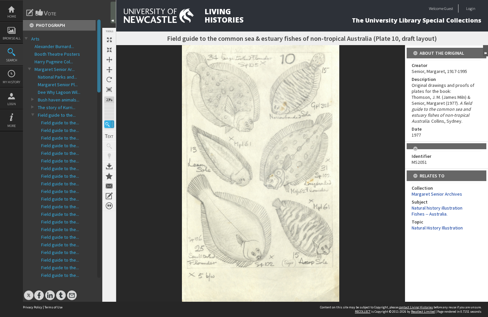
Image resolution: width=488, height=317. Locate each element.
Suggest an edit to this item (30, 12)
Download (109, 166)
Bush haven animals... (58, 100)
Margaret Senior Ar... (55, 69)
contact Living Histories (416, 307)
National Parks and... (57, 77)
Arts (35, 39)
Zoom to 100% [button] (109, 90)
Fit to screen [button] (109, 50)
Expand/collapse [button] (485, 50)
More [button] (11, 126)
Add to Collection (109, 176)
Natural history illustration (437, 208)
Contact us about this (109, 186)
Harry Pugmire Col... (54, 62)
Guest (448, 8)
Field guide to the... (57, 115)
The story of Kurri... (56, 107)
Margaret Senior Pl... (58, 85)
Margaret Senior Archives (437, 194)
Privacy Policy (32, 307)
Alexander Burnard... (54, 46)
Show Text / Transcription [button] (109, 136)
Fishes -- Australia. (429, 214)
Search (11, 60)
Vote (46, 12)
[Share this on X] (29, 292)
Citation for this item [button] (109, 206)
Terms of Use (53, 307)
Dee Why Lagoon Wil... (59, 92)
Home (11, 16)
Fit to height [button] (109, 70)
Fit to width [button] (109, 60)
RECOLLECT (362, 311)
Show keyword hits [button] (109, 146)
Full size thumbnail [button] (109, 40)
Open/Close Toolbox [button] (113, 12)
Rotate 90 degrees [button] (109, 80)
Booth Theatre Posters (57, 54)
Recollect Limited (423, 311)
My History (11, 82)
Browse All (12, 38)
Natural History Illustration (437, 228)
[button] (109, 124)
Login (11, 104)
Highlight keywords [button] (109, 156)
